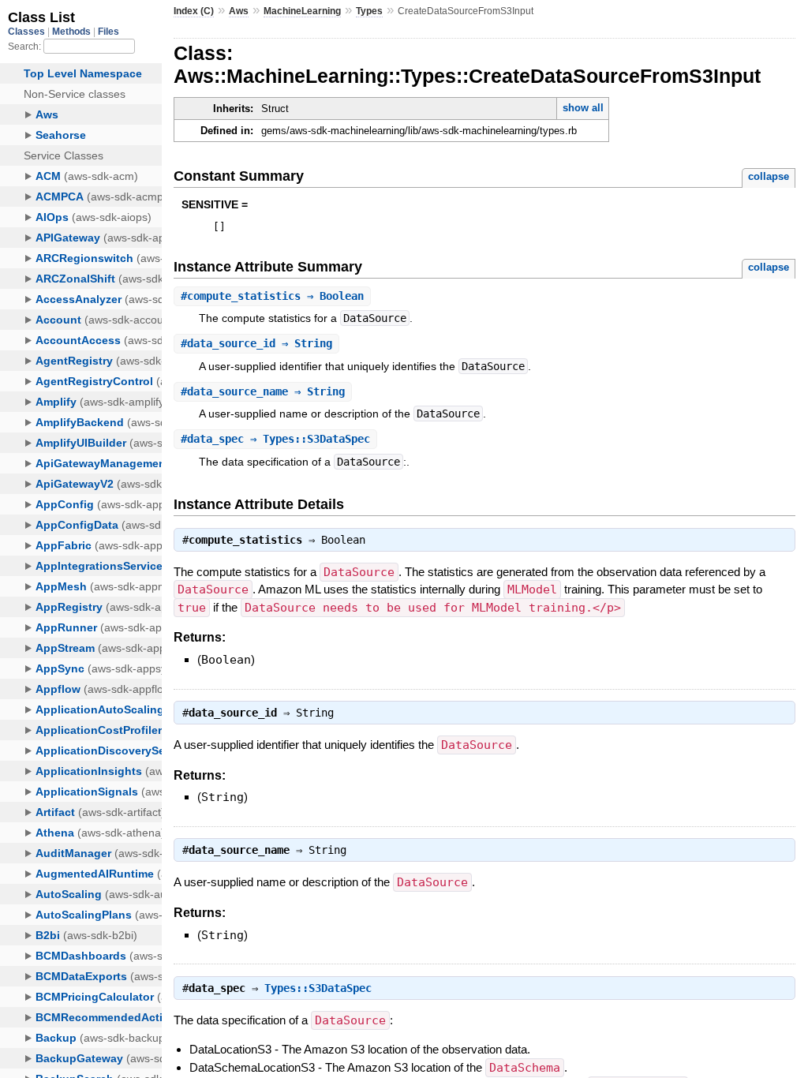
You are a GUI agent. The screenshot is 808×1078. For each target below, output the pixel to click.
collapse (768, 176)
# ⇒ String (256, 343)
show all (583, 108)
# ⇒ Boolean (272, 296)
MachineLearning (302, 11)
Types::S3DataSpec (318, 988)
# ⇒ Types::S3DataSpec (275, 438)
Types (369, 11)
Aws (239, 11)
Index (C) (194, 11)
